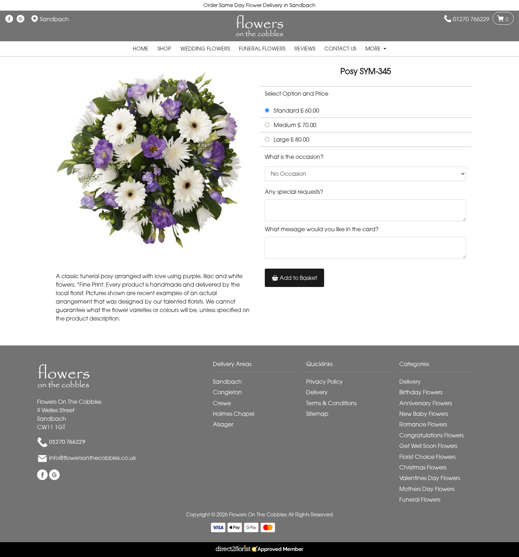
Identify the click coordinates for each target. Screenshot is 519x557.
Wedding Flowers (205, 49)
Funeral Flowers (262, 49)
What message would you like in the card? (321, 229)
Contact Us (340, 49)
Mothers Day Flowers (426, 488)
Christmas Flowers (422, 467)
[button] (259, 366)
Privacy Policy (324, 381)
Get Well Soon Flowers (428, 445)
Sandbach (227, 381)
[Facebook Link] (9, 19)
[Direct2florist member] (259, 549)
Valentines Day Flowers (429, 477)
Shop (164, 49)
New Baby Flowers (423, 413)
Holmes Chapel (233, 413)
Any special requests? (294, 191)
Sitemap (317, 413)
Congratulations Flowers (431, 435)
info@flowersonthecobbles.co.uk (92, 458)
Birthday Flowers (420, 392)
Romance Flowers (423, 424)
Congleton (227, 392)
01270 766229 (471, 19)
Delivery (317, 392)
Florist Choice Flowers (427, 456)
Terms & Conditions (331, 403)
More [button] (373, 49)
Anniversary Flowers (425, 403)
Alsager (223, 424)
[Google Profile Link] (20, 19)
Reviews (304, 49)
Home (140, 49)
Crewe (222, 403)
